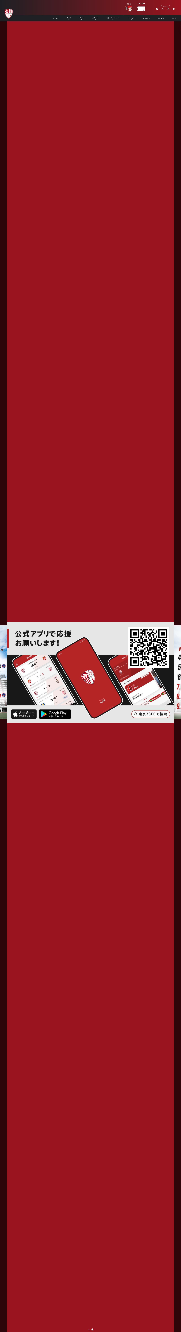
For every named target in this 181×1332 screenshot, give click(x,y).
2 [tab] (92, 1329)
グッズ (174, 18)
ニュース (56, 18)
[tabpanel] (90, 666)
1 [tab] (89, 1329)
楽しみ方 (161, 18)
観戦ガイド (146, 18)
